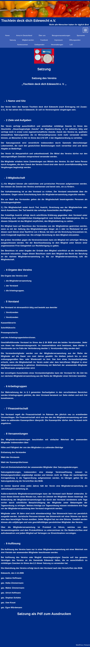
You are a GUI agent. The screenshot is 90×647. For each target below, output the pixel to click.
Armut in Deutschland (24, 35)
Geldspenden (39, 44)
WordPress (79, 645)
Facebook (44, 40)
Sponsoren (81, 35)
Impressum (58, 40)
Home (7, 35)
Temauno (87, 645)
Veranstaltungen (57, 44)
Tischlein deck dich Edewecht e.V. (28, 20)
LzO (71, 44)
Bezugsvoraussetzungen (61, 35)
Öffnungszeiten (75, 40)
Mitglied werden (28, 40)
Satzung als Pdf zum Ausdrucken (44, 614)
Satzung (13, 40)
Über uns (42, 35)
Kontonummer (22, 44)
